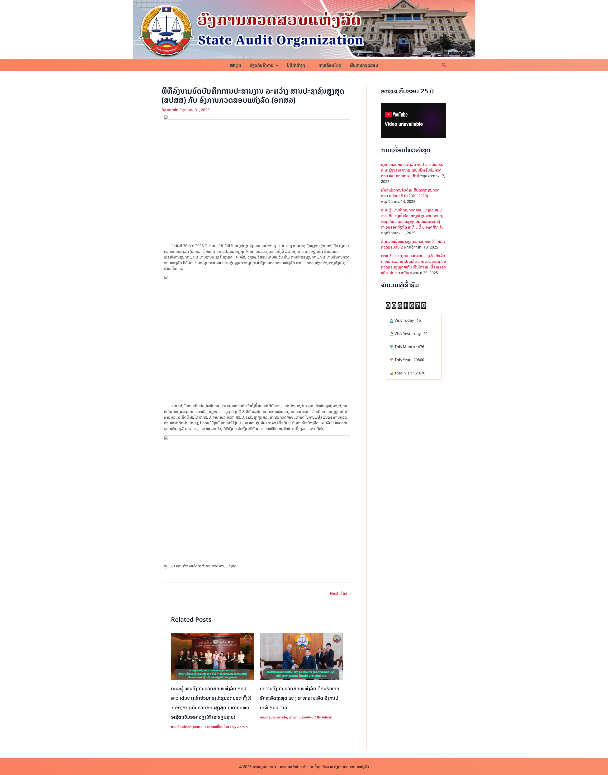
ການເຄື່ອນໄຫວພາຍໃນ (273, 717)
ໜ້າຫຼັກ (235, 65)
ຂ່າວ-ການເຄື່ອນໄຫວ (216, 726)
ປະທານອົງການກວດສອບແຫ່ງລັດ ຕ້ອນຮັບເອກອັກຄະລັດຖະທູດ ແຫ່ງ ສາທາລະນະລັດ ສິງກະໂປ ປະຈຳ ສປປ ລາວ (299, 697)
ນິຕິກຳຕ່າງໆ (296, 65)
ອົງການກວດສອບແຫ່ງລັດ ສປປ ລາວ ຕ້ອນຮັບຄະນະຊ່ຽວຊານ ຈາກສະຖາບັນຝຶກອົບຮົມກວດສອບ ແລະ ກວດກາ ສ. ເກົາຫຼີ (412, 170)
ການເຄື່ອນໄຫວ (329, 65)
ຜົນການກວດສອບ (364, 65)
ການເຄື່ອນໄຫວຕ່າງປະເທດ (187, 726)
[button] (275, 65)
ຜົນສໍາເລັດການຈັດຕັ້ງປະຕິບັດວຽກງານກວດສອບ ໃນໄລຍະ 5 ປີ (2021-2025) (410, 193)
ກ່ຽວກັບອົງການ (261, 65)
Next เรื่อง (341, 593)
